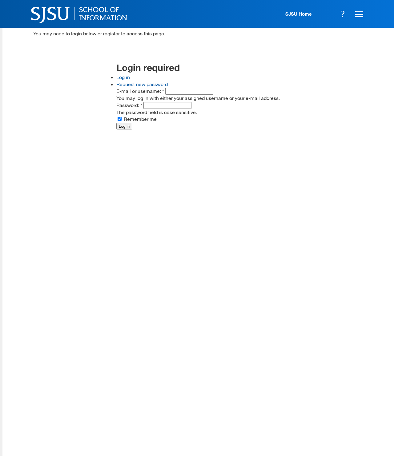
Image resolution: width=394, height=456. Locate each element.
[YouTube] (359, 411)
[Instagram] (324, 411)
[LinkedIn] (342, 411)
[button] (358, 14)
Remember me (140, 119)
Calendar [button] (326, 14)
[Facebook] (289, 411)
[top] (38, 362)
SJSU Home (298, 14)
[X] (306, 411)
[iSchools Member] (346, 438)
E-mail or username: (140, 91)
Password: (129, 105)
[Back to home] (324, 373)
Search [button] (342, 14)
